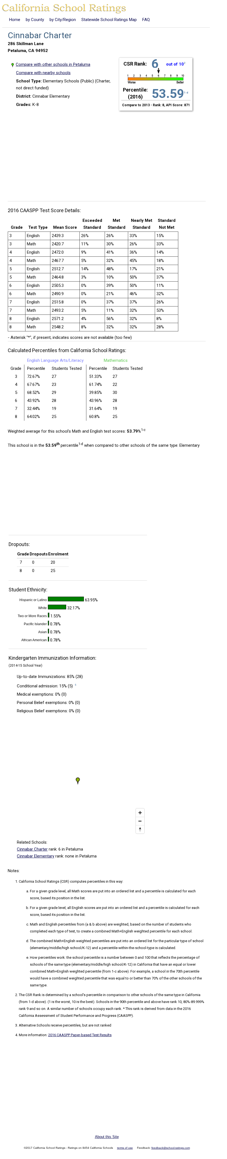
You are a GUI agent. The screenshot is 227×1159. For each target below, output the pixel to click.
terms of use (125, 1147)
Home (14, 19)
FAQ (146, 19)
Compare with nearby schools (43, 72)
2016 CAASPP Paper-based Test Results (80, 1035)
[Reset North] (140, 829)
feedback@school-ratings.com (170, 1147)
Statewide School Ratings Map (109, 19)
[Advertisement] (109, 152)
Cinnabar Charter (32, 849)
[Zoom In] (140, 813)
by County (35, 19)
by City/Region (63, 19)
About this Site (107, 1137)
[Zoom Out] (140, 821)
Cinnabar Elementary (35, 856)
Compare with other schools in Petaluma (53, 64)
